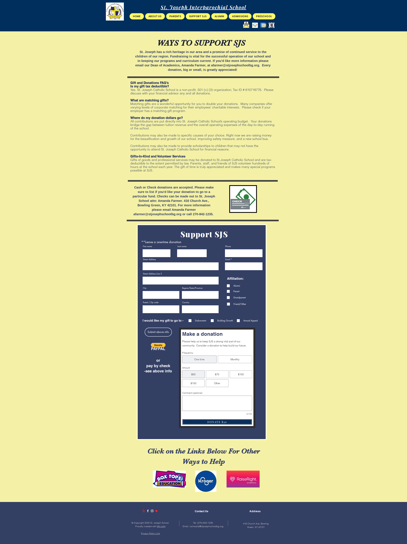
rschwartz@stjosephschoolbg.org (206, 526)
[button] (155, 16)
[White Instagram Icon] (152, 511)
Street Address (149, 259)
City (144, 288)
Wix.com (161, 526)
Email (227, 259)
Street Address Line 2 (152, 274)
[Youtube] (156, 511)
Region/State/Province (192, 288)
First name (147, 246)
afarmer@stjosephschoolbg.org (235, 65)
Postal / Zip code (151, 302)
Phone (228, 246)
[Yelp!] (143, 511)
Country (185, 302)
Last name (181, 246)
